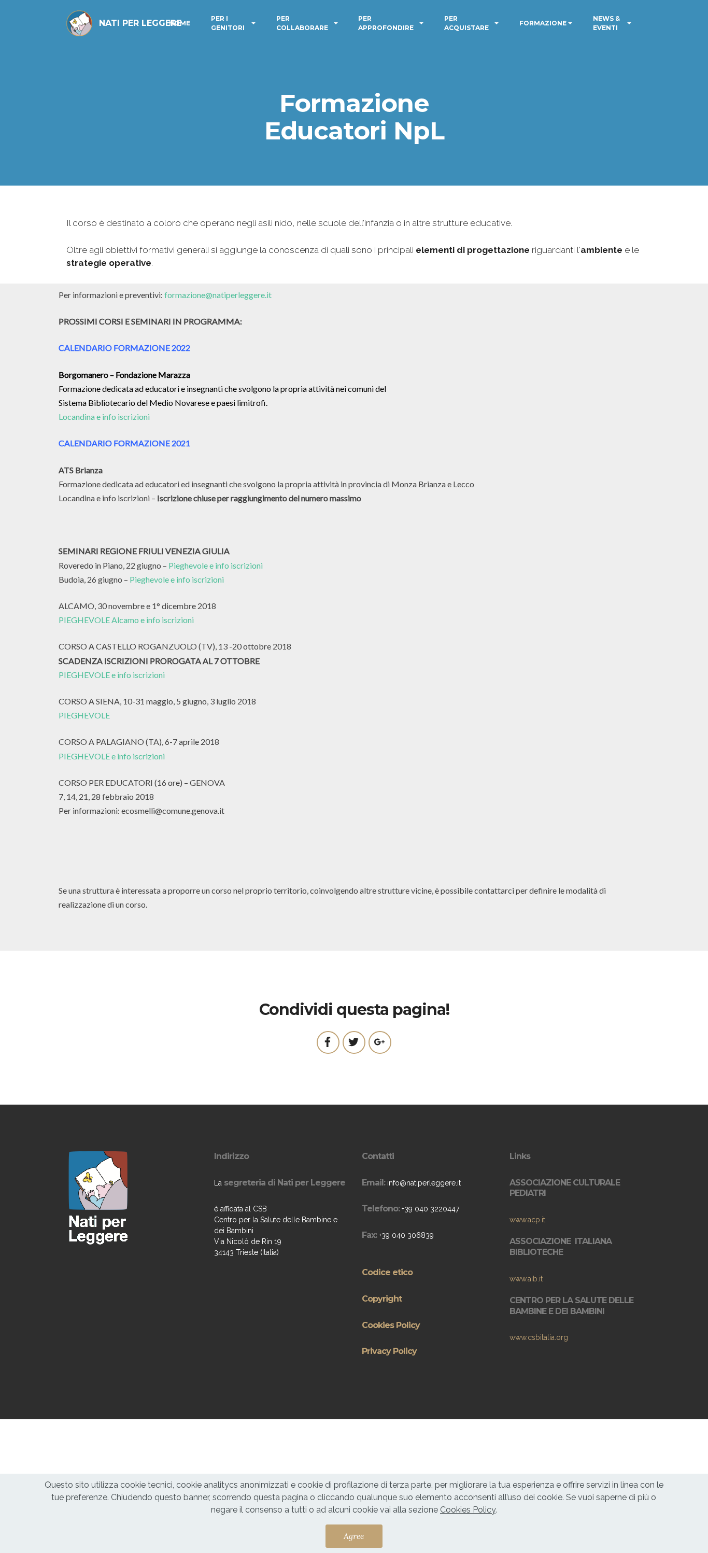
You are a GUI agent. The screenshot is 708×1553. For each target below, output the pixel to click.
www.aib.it (526, 1279)
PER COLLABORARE (302, 23)
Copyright (382, 1299)
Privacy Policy (389, 1351)
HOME (179, 23)
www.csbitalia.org (538, 1337)
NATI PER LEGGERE (140, 23)
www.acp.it (527, 1220)
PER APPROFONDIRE (386, 23)
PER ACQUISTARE (466, 23)
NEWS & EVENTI (606, 23)
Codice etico (387, 1272)
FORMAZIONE (543, 23)
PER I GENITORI (228, 23)
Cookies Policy (391, 1325)
